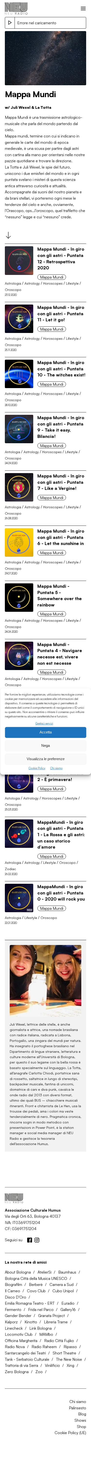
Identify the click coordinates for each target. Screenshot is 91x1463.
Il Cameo (12, 1290)
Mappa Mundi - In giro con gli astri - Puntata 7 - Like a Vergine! (60, 482)
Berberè (36, 1284)
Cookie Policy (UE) (70, 1432)
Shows (80, 1420)
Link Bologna (40, 1328)
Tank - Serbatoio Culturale (27, 1359)
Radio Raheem (44, 1346)
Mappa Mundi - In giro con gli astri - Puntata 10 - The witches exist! (61, 368)
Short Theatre (64, 1353)
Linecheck (14, 1328)
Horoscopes (53, 283)
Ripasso (70, 1346)
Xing (70, 1365)
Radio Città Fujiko (59, 1340)
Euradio (67, 1303)
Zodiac (10, 869)
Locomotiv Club (19, 1334)
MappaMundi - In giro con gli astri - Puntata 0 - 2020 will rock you (61, 893)
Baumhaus (67, 1272)
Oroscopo (13, 290)
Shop (81, 1426)
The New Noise (69, 1359)
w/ (28, 107)
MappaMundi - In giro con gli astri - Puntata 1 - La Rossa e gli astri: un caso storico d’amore (61, 834)
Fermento (13, 1309)
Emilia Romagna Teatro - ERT (30, 1303)
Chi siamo (56, 768)
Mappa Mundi (51, 277)
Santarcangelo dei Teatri (25, 1353)
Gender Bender (18, 1315)
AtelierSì (44, 1272)
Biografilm (13, 1284)
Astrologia (13, 283)
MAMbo (46, 1334)
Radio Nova (15, 1346)
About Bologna (18, 1272)
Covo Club (36, 1290)
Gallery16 (68, 1309)
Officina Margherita (21, 1340)
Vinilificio (52, 1365)
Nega (45, 746)
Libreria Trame (56, 1321)
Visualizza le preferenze (46, 759)
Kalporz (11, 1321)
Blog (82, 1414)
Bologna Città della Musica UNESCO (36, 1278)
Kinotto (31, 1321)
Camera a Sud (62, 1284)
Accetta (46, 732)
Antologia (12, 452)
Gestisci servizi (44, 723)
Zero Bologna (17, 1371)
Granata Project (51, 1315)
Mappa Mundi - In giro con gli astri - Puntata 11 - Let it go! (60, 313)
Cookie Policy (37, 768)
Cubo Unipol (63, 1290)
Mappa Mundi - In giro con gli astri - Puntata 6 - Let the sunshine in (60, 537)
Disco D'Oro (15, 1297)
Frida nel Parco (41, 1309)
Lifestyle (72, 283)
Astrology (32, 283)
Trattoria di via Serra (21, 1365)
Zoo (39, 1371)
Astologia (12, 798)
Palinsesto (77, 1407)
